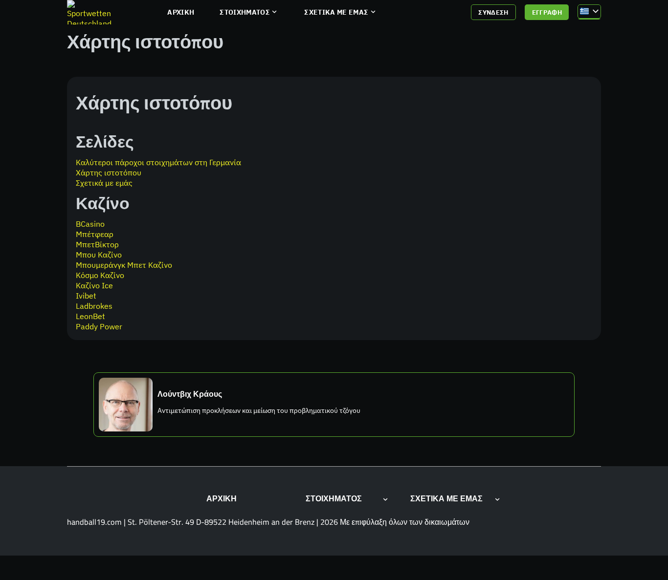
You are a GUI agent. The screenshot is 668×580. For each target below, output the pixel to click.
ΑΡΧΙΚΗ (180, 12)
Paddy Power (99, 326)
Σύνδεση (493, 12)
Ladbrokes (94, 306)
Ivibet (86, 295)
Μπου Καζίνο (99, 254)
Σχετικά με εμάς (336, 12)
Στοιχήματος (245, 12)
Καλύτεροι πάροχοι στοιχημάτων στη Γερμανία (158, 162)
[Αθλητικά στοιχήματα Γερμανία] (90, 12)
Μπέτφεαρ (94, 234)
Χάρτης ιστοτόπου (108, 172)
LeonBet (90, 316)
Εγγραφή (547, 12)
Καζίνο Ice (94, 285)
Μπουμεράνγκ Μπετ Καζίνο (124, 264)
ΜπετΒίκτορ (97, 244)
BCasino (90, 223)
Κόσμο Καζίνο (100, 275)
